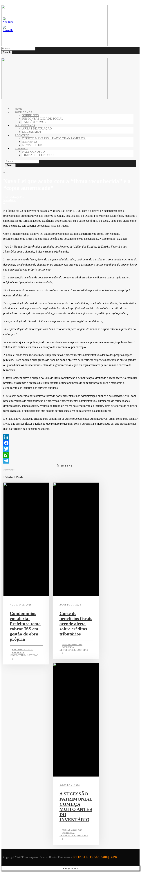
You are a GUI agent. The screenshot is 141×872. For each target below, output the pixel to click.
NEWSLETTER (32, 145)
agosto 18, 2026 (21, 604)
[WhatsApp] (70, 455)
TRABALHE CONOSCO (38, 154)
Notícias (32, 655)
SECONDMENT (32, 131)
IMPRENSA (29, 141)
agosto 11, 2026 (70, 604)
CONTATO (21, 148)
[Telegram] (70, 461)
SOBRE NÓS (30, 115)
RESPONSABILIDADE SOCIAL (42, 118)
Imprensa (18, 652)
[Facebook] (70, 443)
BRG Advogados (13, 197)
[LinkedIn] (70, 437)
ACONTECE (22, 135)
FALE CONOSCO (33, 151)
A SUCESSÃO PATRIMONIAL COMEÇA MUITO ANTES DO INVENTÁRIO (76, 806)
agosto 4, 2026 (69, 785)
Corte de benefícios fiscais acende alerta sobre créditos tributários (75, 623)
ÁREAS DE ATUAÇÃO (37, 128)
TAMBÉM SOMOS (34, 121)
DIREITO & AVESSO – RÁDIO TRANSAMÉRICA (54, 138)
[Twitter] (70, 449)
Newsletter (9, 200)
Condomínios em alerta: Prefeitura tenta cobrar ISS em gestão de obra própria (25, 626)
